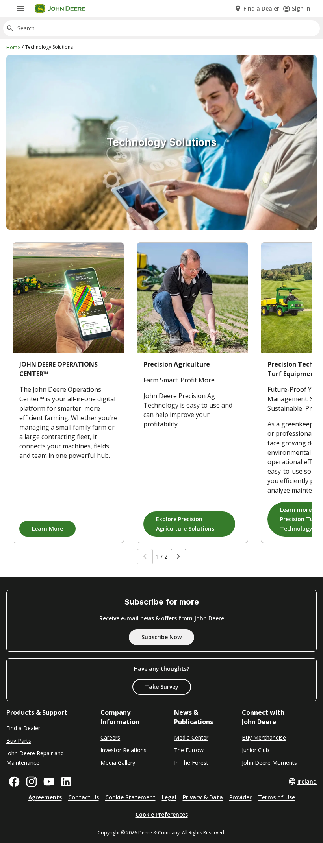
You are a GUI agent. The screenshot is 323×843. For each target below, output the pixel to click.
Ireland (307, 781)
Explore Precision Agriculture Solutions (185, 523)
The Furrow (189, 750)
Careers (110, 737)
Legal (169, 797)
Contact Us (83, 797)
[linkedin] (66, 782)
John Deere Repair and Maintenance (35, 757)
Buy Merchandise (264, 737)
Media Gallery (117, 762)
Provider (240, 797)
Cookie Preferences (162, 814)
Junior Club (255, 750)
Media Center (191, 737)
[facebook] (14, 782)
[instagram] (31, 782)
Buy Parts (18, 740)
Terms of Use (276, 797)
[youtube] (49, 782)
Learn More (47, 528)
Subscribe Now (161, 637)
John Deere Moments (269, 762)
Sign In (301, 8)
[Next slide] (178, 556)
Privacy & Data (203, 797)
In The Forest (191, 762)
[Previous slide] (145, 556)
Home (13, 47)
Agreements (45, 797)
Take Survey (161, 686)
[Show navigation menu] (20, 9)
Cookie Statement (130, 797)
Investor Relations (123, 750)
